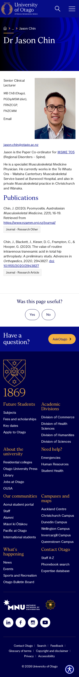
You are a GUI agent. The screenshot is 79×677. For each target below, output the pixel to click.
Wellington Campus (55, 528)
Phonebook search (55, 564)
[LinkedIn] (8, 622)
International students (19, 537)
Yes (32, 314)
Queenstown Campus (57, 541)
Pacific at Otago (15, 530)
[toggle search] (57, 8)
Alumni (8, 517)
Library (8, 475)
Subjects (9, 412)
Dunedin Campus (54, 522)
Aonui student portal (18, 504)
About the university (13, 451)
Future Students (19, 404)
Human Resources (54, 464)
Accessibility (46, 656)
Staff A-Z (47, 557)
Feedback (56, 645)
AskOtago (60, 339)
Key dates (10, 425)
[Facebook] (21, 622)
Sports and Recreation (20, 575)
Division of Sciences (56, 441)
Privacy (29, 656)
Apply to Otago (14, 432)
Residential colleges (17, 462)
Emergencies (50, 457)
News (7, 562)
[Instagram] (33, 622)
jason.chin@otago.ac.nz (21, 144)
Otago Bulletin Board (18, 582)
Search (41, 645)
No (48, 314)
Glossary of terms (20, 650)
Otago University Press (20, 468)
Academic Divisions (50, 406)
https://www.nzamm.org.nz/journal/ (30, 222)
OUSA (8, 488)
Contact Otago (55, 549)
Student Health (52, 470)
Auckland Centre (53, 509)
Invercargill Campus (56, 535)
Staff (6, 511)
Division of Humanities (57, 435)
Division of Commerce (57, 417)
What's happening (13, 552)
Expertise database (55, 570)
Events (8, 569)
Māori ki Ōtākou (15, 524)
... (13, 28)
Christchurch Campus (57, 515)
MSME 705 (66, 152)
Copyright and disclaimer (52, 650)
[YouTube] (45, 622)
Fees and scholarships (19, 419)
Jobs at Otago (13, 481)
